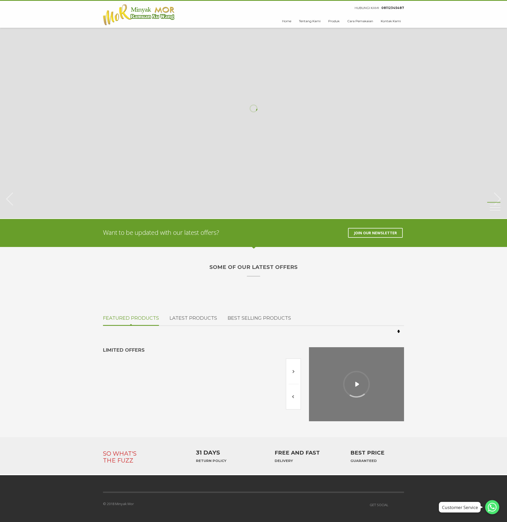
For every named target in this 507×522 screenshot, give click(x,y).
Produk (334, 21)
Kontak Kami (391, 21)
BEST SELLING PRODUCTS (259, 318)
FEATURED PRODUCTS (131, 318)
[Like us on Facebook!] (392, 505)
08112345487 (392, 8)
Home (286, 21)
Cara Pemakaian (360, 21)
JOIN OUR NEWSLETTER (375, 232)
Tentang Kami (310, 21)
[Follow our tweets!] (400, 505)
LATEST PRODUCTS (193, 318)
